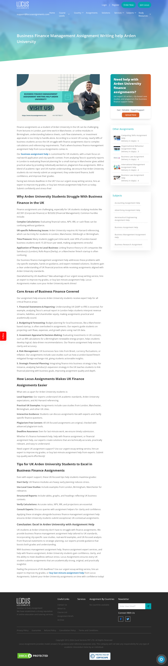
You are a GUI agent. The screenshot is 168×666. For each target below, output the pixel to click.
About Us (61, 608)
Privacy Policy (22, 630)
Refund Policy (50, 630)
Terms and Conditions (88, 630)
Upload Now (130, 115)
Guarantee (36, 630)
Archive (60, 620)
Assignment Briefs (65, 616)
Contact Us (62, 605)
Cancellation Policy (67, 630)
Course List (62, 612)
